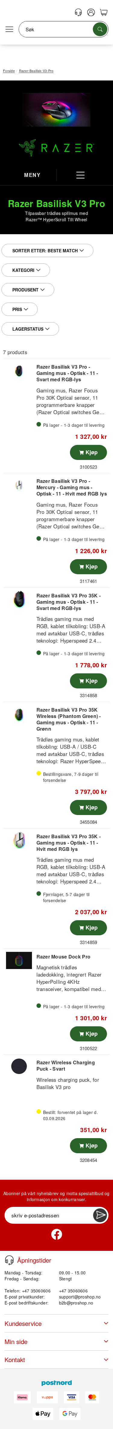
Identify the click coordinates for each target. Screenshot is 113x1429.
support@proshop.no (80, 1297)
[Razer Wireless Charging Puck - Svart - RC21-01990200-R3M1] (19, 1066)
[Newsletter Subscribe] (100, 1215)
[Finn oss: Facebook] (56, 1234)
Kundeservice (23, 1323)
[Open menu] (9, 29)
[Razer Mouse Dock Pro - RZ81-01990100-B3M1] (19, 960)
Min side (16, 1341)
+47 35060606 (73, 1291)
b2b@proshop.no (76, 1303)
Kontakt (15, 1359)
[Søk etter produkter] (100, 29)
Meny (32, 174)
